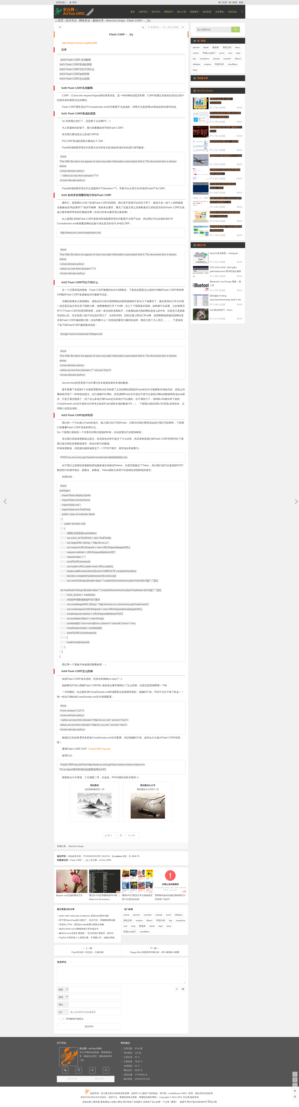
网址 (61, 1004)
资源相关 (194, 11)
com (125, 926)
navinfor (148, 915)
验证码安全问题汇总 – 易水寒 (224, 141)
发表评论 (154, 27)
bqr (170, 920)
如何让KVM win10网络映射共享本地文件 (79, 929)
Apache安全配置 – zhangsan (224, 253)
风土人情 (181, 11)
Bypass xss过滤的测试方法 (69, 895)
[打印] (143, 27)
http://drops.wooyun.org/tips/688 (79, 43)
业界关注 (143, 11)
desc (169, 926)
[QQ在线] (79, 1070)
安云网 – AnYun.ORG (74, 11)
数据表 (142, 926)
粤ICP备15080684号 (197, 1102)
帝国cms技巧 (129, 931)
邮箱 (63, 997)
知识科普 (207, 11)
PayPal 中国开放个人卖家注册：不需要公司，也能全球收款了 (89, 937)
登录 (74, 2)
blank (152, 926)
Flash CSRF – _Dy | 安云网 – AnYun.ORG (90, 860)
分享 (133, 835)
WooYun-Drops (115, 20)
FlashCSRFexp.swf (99, 749)
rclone (126, 915)
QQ (60, 1012)
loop (133, 926)
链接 (241, 2)
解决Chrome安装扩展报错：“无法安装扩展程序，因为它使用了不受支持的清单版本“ (100, 933)
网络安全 (84, 20)
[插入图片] (183, 989)
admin (118, 856)
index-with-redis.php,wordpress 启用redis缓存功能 (84, 915)
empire (139, 920)
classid (158, 915)
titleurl (149, 920)
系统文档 (127, 920)
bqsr (161, 926)
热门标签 (233, 2)
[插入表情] (176, 989)
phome (136, 915)
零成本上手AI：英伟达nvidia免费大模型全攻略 (81, 924)
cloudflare (145, 931)
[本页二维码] (294, 1096)
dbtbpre (179, 915)
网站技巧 (168, 11)
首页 (132, 11)
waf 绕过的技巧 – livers (221, 310)
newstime (180, 920)
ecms (168, 915)
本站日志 (232, 11)
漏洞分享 (98, 20)
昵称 (63, 989)
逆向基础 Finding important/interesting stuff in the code (225, 299)
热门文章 (222, 2)
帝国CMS (160, 920)
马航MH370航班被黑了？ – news (226, 155)
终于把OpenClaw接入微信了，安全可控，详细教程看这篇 (87, 920)
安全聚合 (219, 11)
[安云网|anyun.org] (212, 1102)
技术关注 (156, 11)
